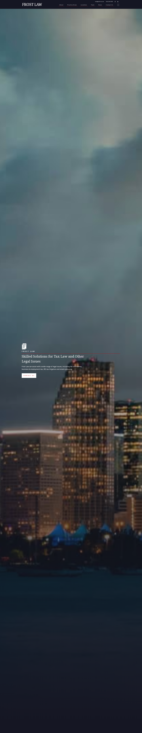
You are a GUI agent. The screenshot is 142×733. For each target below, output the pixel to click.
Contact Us (109, 5)
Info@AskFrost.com (99, 1)
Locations (84, 5)
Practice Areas (72, 5)
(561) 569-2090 (109, 1)
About (61, 5)
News (100, 5)
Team (92, 5)
